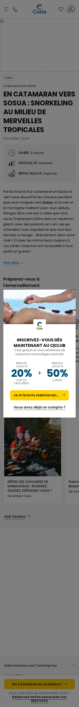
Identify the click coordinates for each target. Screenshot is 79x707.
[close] (69, 296)
